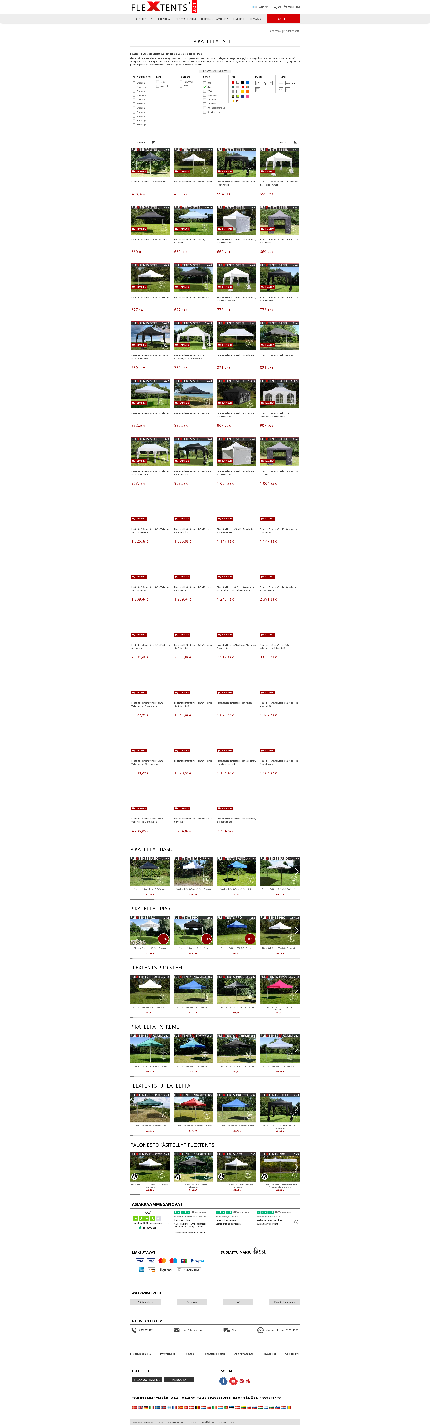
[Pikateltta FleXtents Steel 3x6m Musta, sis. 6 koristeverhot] (193, 452)
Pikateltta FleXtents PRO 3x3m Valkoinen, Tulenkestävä (236, 1185)
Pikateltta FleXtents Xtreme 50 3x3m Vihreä (150, 1066)
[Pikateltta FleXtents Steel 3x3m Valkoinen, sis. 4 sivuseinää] (236, 221)
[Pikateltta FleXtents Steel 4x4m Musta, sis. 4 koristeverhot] (279, 278)
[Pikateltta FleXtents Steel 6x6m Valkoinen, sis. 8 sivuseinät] (279, 568)
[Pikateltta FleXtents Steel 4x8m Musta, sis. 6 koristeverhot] (279, 742)
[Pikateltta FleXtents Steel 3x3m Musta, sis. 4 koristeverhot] (236, 163)
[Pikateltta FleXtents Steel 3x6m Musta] (279, 336)
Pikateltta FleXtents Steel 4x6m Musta (191, 413)
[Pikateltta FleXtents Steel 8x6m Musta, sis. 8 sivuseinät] (236, 626)
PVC (186, 86)
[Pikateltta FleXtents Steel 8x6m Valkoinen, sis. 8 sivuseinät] (193, 626)
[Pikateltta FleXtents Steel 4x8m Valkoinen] (193, 742)
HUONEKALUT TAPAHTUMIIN (215, 19)
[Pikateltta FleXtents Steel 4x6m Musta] (193, 394)
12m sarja (141, 120)
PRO (209, 91)
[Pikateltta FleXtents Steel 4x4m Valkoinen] (150, 278)
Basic (209, 83)
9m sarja (141, 116)
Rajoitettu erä (213, 112)
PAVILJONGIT (239, 19)
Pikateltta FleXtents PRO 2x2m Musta (193, 948)
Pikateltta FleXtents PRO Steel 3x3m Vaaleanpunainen (280, 1008)
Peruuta (179, 1379)
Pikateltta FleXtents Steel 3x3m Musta (148, 181)
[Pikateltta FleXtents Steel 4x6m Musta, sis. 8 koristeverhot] (193, 510)
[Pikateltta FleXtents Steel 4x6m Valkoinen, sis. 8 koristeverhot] (150, 510)
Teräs (162, 82)
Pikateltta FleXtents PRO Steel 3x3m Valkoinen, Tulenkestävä (150, 1185)
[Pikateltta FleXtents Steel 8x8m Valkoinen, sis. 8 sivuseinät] (236, 800)
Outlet (283, 19)
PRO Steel (212, 95)
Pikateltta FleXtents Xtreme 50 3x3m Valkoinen (280, 1066)
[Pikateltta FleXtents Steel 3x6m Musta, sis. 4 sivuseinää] (279, 510)
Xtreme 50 (212, 99)
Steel (209, 87)
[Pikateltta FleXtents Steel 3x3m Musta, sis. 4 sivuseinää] (279, 221)
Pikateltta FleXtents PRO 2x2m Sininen (236, 948)
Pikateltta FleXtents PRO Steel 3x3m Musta (237, 1007)
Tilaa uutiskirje (147, 1379)
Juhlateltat (164, 19)
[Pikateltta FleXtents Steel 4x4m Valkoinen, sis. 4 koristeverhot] (236, 278)
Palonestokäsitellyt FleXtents (172, 1144)
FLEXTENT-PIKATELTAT (143, 19)
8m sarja (141, 112)
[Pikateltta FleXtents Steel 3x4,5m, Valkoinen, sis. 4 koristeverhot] (193, 336)
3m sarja (141, 91)
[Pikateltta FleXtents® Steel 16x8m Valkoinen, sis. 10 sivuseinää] (150, 742)
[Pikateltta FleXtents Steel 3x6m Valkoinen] (236, 336)
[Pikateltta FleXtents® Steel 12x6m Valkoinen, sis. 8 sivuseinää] (150, 684)
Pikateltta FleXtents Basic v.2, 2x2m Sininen (236, 889)
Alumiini (164, 86)
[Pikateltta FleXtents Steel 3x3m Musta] (150, 163)
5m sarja (141, 104)
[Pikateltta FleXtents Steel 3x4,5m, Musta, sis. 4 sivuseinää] (236, 394)
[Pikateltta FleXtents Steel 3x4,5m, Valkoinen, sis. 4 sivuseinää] (279, 394)
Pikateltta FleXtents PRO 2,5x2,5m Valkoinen (280, 948)
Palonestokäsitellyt (216, 108)
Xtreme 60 (212, 104)
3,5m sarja (141, 95)
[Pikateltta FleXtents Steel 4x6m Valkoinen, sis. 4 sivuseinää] (150, 568)
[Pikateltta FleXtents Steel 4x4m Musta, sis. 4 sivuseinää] (279, 452)
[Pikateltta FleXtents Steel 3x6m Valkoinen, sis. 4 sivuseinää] (236, 510)
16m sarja (141, 125)
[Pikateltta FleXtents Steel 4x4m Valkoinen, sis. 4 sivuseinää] (236, 452)
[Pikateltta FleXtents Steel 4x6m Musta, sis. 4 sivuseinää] (193, 568)
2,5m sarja (141, 87)
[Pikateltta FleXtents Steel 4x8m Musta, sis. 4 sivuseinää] (279, 684)
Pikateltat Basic (152, 849)
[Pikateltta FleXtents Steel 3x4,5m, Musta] (150, 221)
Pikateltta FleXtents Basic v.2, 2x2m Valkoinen (193, 889)
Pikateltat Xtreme (154, 1026)
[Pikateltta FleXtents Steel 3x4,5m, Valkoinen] (193, 221)
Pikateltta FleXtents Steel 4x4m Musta (191, 297)
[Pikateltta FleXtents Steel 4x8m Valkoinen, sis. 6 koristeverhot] (236, 742)
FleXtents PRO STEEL (157, 967)
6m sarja (141, 108)
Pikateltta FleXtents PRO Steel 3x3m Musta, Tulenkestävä (193, 1185)
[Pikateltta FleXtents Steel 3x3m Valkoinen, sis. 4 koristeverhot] (279, 163)
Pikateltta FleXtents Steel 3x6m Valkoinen (236, 355)
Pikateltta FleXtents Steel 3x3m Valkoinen (193, 181)
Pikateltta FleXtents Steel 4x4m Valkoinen (150, 297)
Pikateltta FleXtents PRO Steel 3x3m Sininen (193, 1007)
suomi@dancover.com (211, 1422)
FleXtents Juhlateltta (160, 1085)
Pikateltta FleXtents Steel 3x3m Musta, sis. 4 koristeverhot (280, 1126)
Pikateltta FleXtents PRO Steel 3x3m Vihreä (150, 1125)
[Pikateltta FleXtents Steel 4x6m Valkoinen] (150, 394)
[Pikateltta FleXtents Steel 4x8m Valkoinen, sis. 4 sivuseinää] (193, 684)
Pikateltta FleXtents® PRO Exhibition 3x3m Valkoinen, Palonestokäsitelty (280, 1185)
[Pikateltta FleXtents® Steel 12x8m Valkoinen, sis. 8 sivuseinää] (150, 800)
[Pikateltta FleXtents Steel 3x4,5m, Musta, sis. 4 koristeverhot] (150, 336)
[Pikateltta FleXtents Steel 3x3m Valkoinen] (193, 163)
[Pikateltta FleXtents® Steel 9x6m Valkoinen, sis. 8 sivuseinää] (279, 626)
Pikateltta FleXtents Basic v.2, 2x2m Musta (150, 889)
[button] (297, 871)
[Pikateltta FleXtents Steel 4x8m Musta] (236, 684)
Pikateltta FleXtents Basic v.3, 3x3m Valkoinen (280, 889)
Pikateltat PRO (150, 908)
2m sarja (141, 83)
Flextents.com (291, 31)
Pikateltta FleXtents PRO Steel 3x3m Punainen (193, 1125)
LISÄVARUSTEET (257, 19)
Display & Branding (186, 19)
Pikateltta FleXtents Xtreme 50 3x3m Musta (237, 1066)
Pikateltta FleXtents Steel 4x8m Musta (234, 702)
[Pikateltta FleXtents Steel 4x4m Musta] (193, 278)
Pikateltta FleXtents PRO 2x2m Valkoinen (150, 948)
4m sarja (141, 99)
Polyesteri (188, 82)
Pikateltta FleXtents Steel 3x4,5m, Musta (149, 239)
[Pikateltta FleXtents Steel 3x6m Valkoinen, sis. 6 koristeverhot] (150, 452)
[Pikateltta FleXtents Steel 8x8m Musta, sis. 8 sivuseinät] (193, 800)
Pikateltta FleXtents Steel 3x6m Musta (277, 355)
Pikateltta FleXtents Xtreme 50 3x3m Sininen (193, 1066)
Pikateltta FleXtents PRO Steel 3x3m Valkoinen (150, 1007)
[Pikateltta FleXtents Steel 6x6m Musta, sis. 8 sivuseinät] (150, 626)
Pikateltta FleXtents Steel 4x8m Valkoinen (193, 760)
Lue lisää (199, 64)
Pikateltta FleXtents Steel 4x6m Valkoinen (150, 413)
